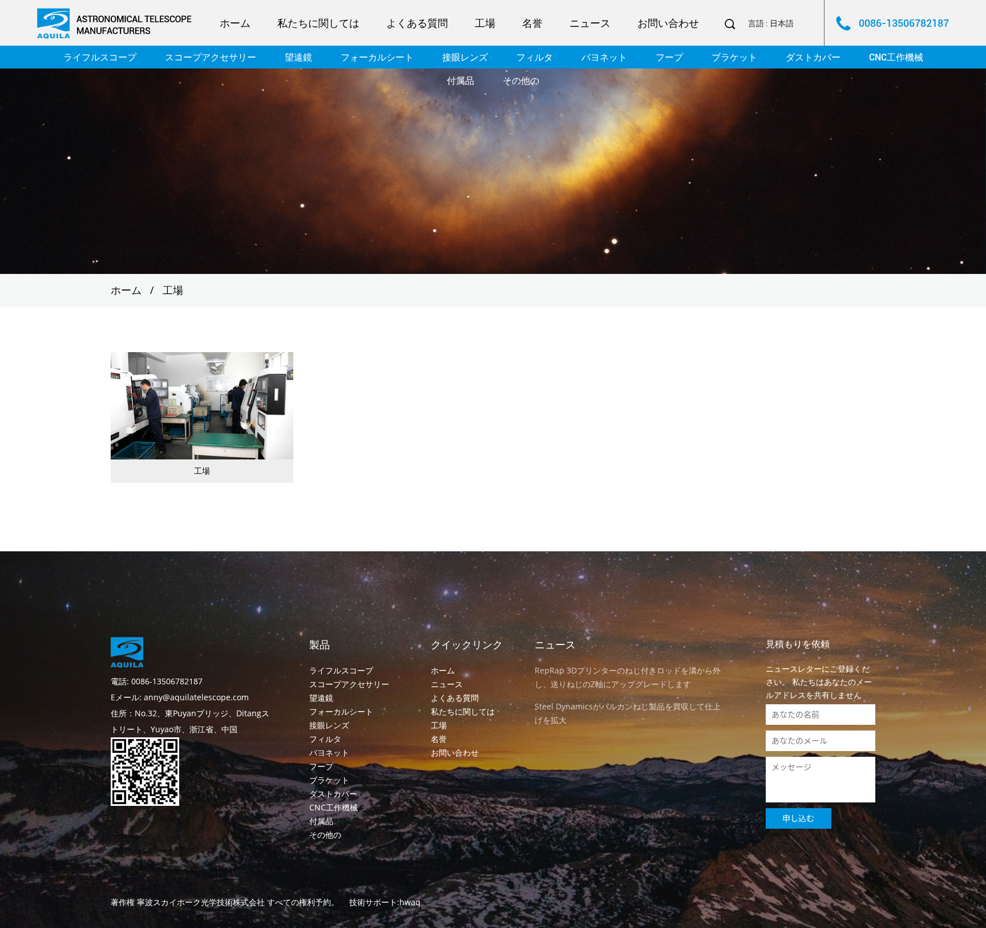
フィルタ (534, 57)
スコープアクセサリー (210, 57)
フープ (669, 57)
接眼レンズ (465, 57)
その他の (521, 80)
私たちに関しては (318, 23)
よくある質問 (417, 23)
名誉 (532, 23)
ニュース (590, 23)
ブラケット (734, 57)
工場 (485, 23)
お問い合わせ (668, 23)
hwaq (410, 902)
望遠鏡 (298, 57)
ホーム (235, 23)
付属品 (460, 80)
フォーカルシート (377, 57)
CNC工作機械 (896, 57)
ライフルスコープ (99, 57)
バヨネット (604, 57)
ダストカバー (813, 57)
